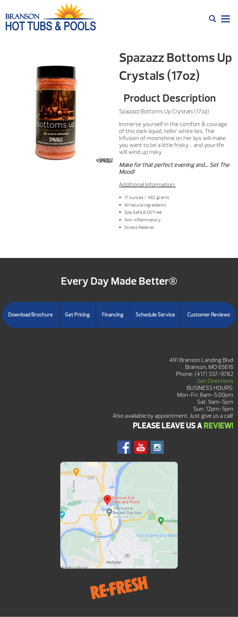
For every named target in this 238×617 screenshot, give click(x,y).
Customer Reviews (208, 314)
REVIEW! (218, 426)
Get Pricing (77, 314)
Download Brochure (30, 314)
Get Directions (215, 381)
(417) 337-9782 (213, 374)
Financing (112, 314)
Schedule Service (155, 314)
